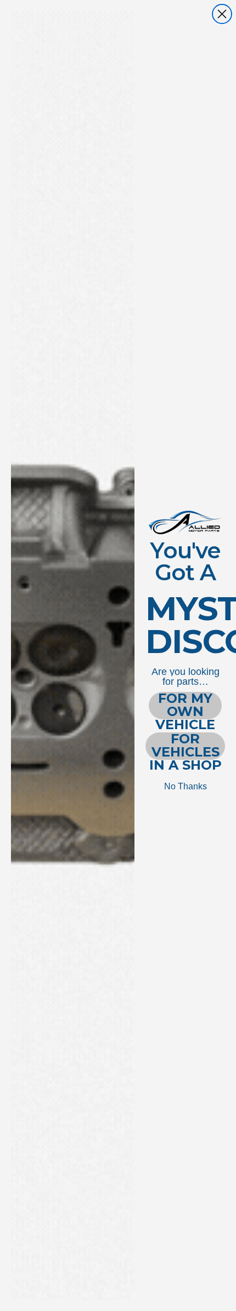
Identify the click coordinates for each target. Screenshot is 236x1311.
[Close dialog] (222, 14)
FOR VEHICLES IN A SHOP (185, 746)
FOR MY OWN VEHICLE (185, 705)
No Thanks (185, 786)
